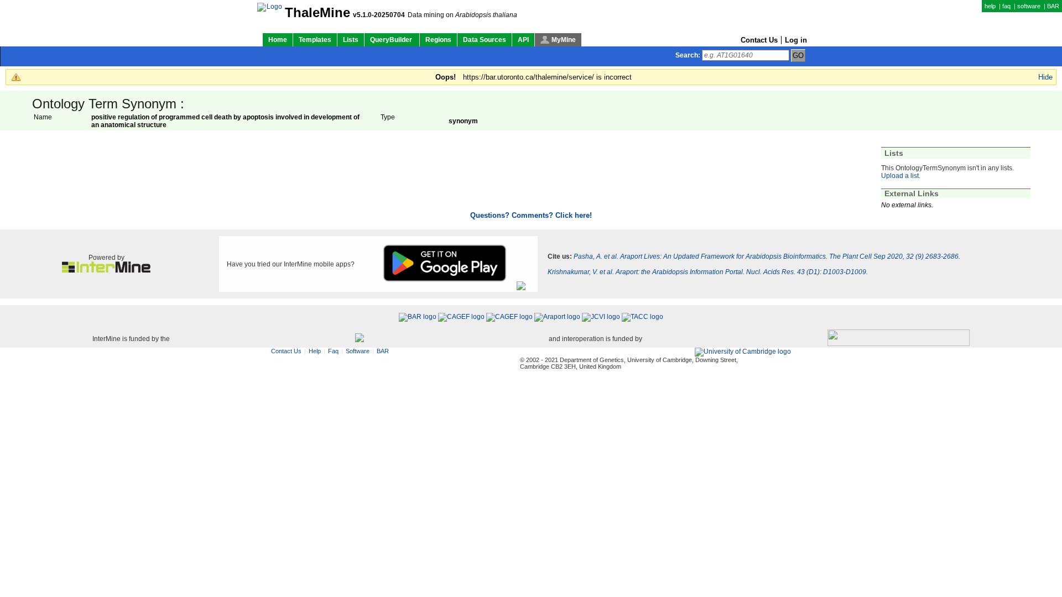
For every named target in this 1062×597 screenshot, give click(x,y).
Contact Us (759, 40)
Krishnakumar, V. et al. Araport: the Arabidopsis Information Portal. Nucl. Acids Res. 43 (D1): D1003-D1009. (708, 272)
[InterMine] (106, 270)
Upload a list (900, 176)
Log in (796, 40)
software (1028, 6)
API (523, 40)
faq (1006, 6)
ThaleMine (317, 13)
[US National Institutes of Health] (898, 338)
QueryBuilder (392, 40)
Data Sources (484, 40)
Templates (315, 40)
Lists (350, 40)
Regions (438, 40)
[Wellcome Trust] (359, 338)
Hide (1045, 77)
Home (277, 40)
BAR (1053, 6)
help (990, 6)
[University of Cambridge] (743, 352)
